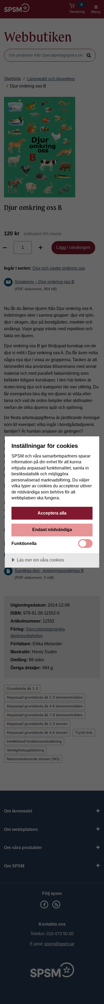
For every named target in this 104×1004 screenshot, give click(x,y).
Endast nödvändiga (52, 529)
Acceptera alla (52, 513)
